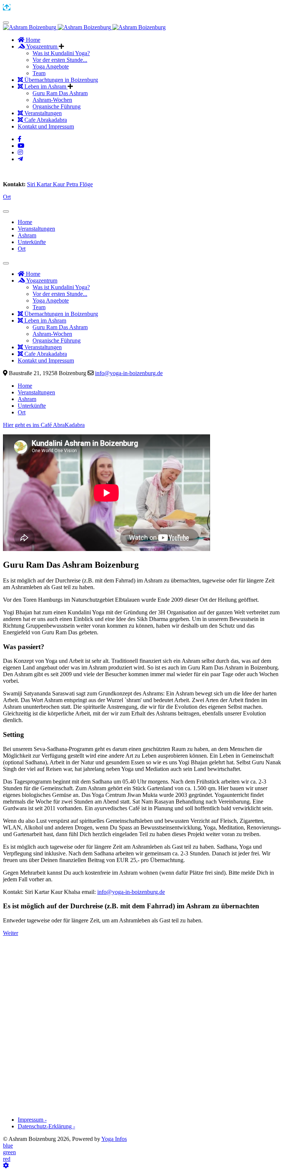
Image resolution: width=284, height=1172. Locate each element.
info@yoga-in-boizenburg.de (129, 373)
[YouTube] (21, 146)
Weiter (10, 933)
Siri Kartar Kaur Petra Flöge (60, 184)
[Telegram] (20, 159)
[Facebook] (19, 139)
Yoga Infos (114, 1139)
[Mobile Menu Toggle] (6, 22)
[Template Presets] (6, 1165)
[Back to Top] (6, 7)
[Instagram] (20, 152)
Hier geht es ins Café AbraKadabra (44, 425)
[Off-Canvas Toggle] (6, 211)
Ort (7, 197)
